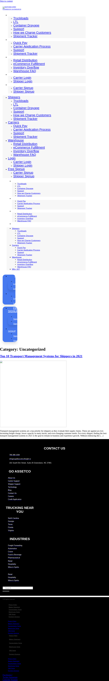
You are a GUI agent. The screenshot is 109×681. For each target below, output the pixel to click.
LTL (15, 22)
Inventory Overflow (26, 67)
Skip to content (6, 1)
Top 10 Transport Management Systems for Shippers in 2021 (41, 356)
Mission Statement (14, 607)
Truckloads (20, 18)
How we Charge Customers (32, 32)
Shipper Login (22, 81)
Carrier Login (22, 77)
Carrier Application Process (32, 46)
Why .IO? (17, 223)
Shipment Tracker (25, 36)
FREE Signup (14, 310)
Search (5, 585)
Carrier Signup (23, 88)
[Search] (6, 591)
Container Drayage (26, 25)
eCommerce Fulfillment (29, 64)
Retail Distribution (25, 60)
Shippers (13, 14)
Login (11, 74)
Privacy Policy (13, 604)
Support (18, 29)
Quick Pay (20, 43)
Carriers (12, 39)
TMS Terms (12, 614)
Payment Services (14, 616)
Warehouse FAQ (24, 71)
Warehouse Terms (14, 612)
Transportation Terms (15, 609)
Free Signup (15, 84)
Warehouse (14, 56)
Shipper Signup (23, 91)
